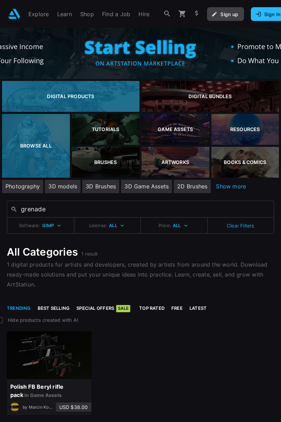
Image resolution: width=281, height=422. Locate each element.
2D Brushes (192, 186)
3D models (62, 186)
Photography (22, 186)
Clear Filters (240, 225)
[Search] (167, 14)
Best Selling (54, 308)
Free (177, 308)
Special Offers (102, 308)
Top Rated (151, 308)
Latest (198, 308)
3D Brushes (101, 186)
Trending (19, 308)
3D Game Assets (146, 186)
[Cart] (182, 14)
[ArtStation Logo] (14, 14)
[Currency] (196, 14)
